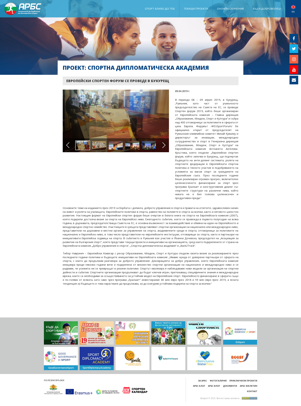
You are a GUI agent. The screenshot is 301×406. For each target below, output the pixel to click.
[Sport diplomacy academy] (97, 358)
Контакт (252, 391)
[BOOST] (240, 358)
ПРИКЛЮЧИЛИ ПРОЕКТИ (243, 380)
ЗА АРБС (202, 380)
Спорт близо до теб (160, 8)
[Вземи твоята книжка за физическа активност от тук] (168, 333)
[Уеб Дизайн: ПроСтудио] (248, 398)
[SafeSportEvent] (168, 358)
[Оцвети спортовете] (204, 333)
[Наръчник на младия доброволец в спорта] (132, 333)
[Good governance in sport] (61, 358)
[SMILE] (132, 358)
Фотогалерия (218, 380)
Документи (230, 385)
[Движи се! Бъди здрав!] (97, 333)
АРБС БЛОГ (199, 385)
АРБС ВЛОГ (214, 385)
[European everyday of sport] (240, 333)
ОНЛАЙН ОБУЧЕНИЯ (230, 8)
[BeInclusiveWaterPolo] (204, 358)
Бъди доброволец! (267, 8)
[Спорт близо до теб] (61, 333)
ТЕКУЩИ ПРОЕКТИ (196, 8)
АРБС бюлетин (248, 385)
